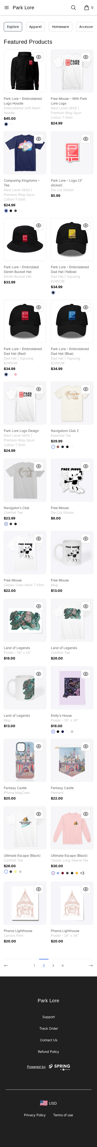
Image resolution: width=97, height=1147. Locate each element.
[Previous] (7, 963)
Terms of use (63, 1115)
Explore (13, 26)
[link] (25, 71)
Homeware (60, 26)
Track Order (48, 1028)
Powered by (36, 1067)
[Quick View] (38, 57)
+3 (82, 873)
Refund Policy (48, 1052)
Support (48, 1017)
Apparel (35, 26)
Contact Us (48, 1040)
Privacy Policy (35, 1115)
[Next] (89, 963)
